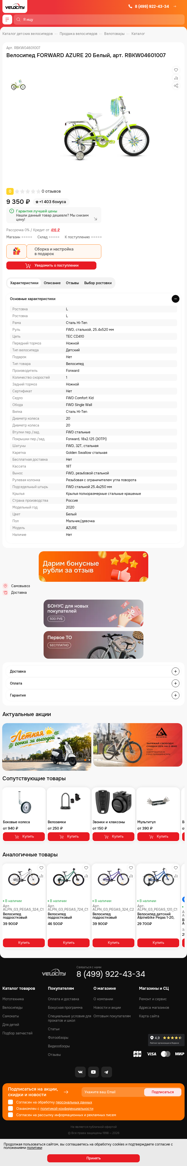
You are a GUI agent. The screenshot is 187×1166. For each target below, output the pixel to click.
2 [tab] (89, 760)
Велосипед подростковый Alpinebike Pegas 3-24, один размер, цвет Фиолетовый (111, 915)
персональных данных (74, 1102)
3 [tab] (93, 760)
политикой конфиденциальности (66, 1108)
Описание (52, 283)
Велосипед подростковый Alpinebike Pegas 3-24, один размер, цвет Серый (22, 915)
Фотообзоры (58, 1037)
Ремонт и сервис (153, 999)
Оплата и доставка (63, 999)
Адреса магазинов (154, 1007)
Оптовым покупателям (112, 1016)
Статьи (53, 1029)
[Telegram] (106, 1072)
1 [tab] (85, 760)
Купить (28, 836)
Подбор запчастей (17, 1033)
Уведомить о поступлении (57, 265)
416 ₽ (55, 230)
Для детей (10, 1024)
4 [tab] (97, 760)
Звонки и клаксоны (109, 822)
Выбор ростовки (98, 283)
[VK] (80, 1072)
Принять (93, 1158)
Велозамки (57, 822)
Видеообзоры (59, 1046)
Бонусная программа (65, 1007)
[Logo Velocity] (14, 6)
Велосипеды (12, 1007)
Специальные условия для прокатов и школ (69, 1018)
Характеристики (24, 283)
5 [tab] (102, 760)
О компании (103, 999)
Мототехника (13, 999)
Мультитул (146, 822)
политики (34, 1147)
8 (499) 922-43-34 (152, 6)
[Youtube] (93, 1072)
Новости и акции (107, 1007)
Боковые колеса (16, 822)
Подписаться (163, 1092)
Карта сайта (149, 1016)
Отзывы (72, 283)
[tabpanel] (46, 747)
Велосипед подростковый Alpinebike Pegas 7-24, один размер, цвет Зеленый (66, 915)
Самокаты (10, 1016)
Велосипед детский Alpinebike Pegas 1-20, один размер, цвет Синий (155, 915)
